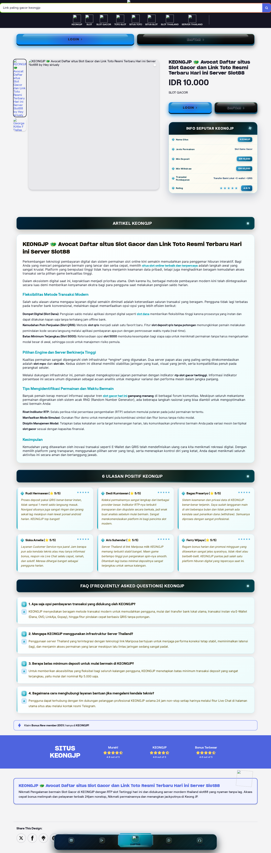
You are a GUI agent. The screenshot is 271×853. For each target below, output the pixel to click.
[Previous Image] (32, 125)
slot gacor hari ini (115, 395)
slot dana (143, 314)
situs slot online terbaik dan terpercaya (170, 265)
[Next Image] (156, 125)
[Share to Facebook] (32, 838)
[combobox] (131, 7)
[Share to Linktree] (43, 838)
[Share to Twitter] (21, 838)
